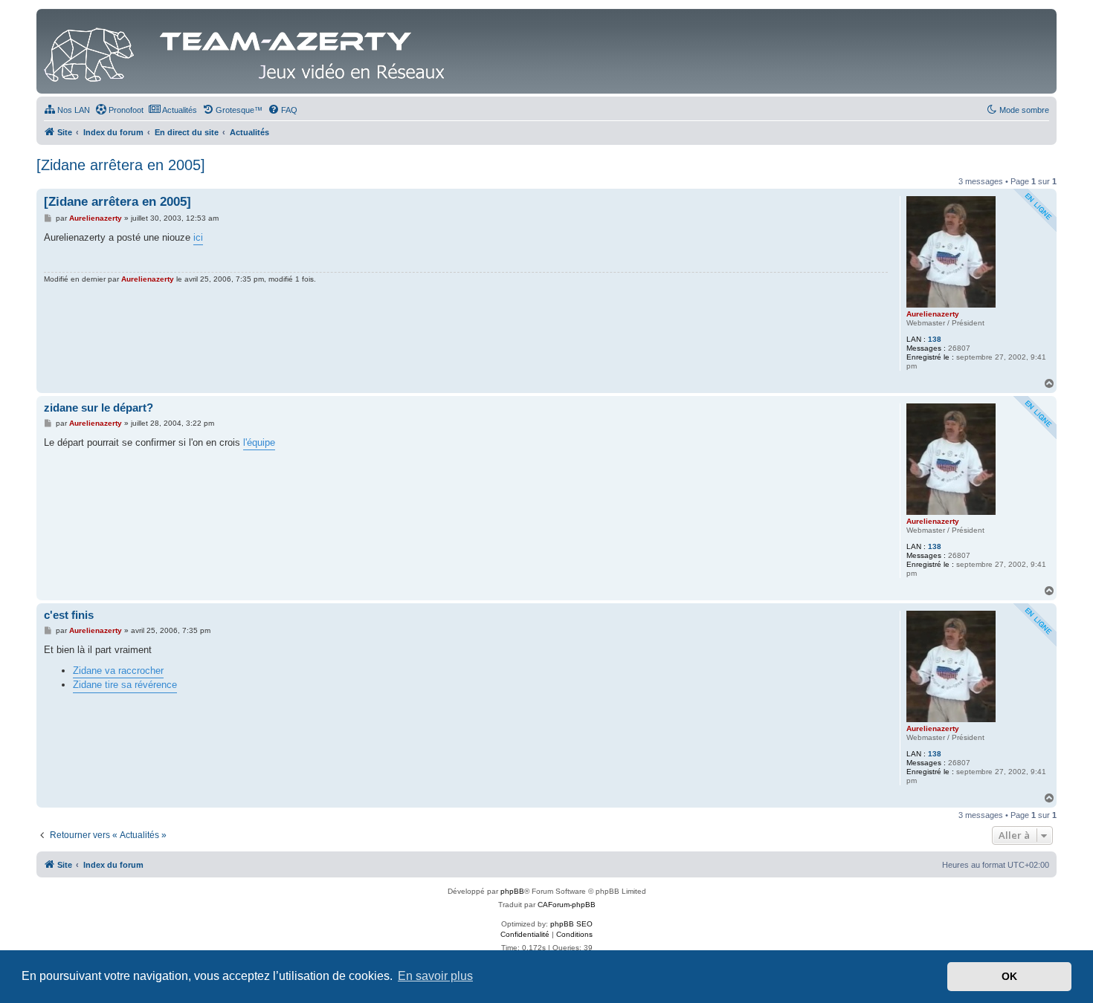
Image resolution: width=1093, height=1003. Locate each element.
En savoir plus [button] (435, 976)
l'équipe (259, 442)
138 (934, 339)
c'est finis (69, 614)
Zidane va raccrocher (118, 670)
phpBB (512, 891)
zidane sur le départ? (98, 407)
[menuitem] (67, 110)
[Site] (248, 51)
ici (198, 237)
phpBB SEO (571, 924)
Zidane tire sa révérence (125, 684)
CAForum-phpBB (567, 904)
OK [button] (1009, 976)
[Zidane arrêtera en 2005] (120, 165)
